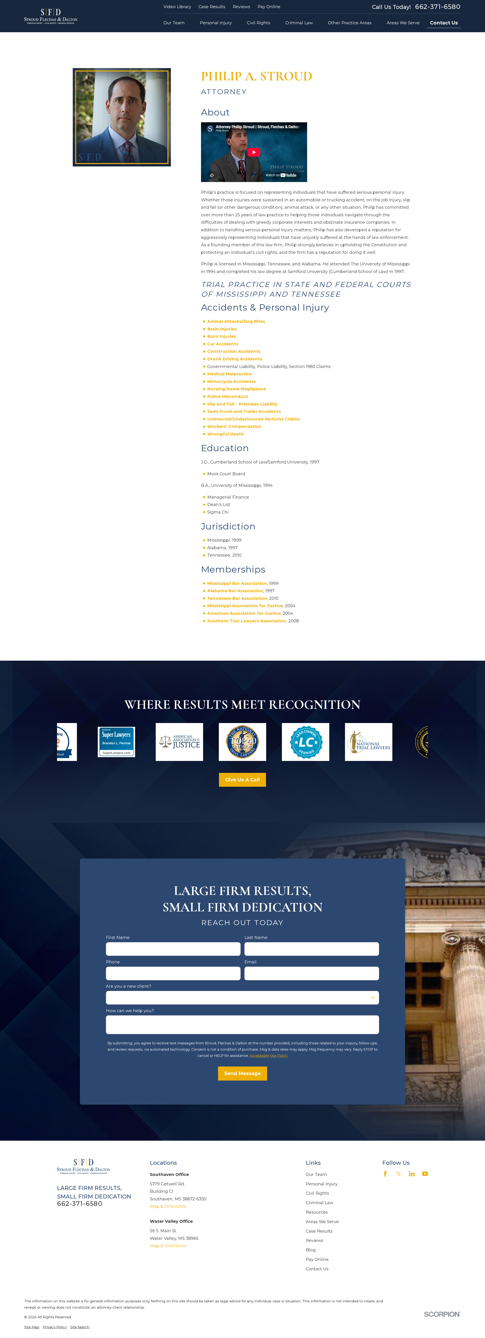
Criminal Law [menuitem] (299, 22)
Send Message (242, 1073)
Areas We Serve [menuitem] (403, 22)
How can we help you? (130, 1010)
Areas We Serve (322, 1221)
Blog (311, 1250)
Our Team (316, 1174)
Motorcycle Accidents (231, 381)
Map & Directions (168, 1206)
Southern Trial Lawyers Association (246, 621)
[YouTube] (425, 1174)
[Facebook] (385, 1174)
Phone (113, 962)
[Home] (50, 16)
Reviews (241, 6)
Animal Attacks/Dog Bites (236, 321)
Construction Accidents (233, 351)
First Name (118, 937)
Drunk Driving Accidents (234, 359)
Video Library (177, 6)
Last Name (256, 937)
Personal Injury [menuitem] (216, 22)
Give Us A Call (242, 780)
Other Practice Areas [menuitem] (350, 22)
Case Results (212, 6)
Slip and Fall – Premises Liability (242, 404)
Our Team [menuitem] (174, 22)
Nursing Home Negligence (236, 388)
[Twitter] (398, 1174)
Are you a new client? (128, 986)
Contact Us (444, 23)
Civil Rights (317, 1193)
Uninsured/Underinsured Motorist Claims (253, 419)
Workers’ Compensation (234, 426)
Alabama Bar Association (235, 590)
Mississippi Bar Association (237, 583)
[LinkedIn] (412, 1174)
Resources (317, 1212)
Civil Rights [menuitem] (258, 22)
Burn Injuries (221, 336)
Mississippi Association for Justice (245, 605)
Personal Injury (322, 1184)
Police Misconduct (227, 396)
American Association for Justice (244, 613)
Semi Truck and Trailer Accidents (244, 411)
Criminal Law (319, 1202)
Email (250, 962)
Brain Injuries (222, 329)
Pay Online (268, 6)
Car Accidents (222, 344)
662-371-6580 (438, 7)
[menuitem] (31, 1327)
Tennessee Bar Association (237, 598)
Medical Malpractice (229, 373)
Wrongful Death (225, 434)
